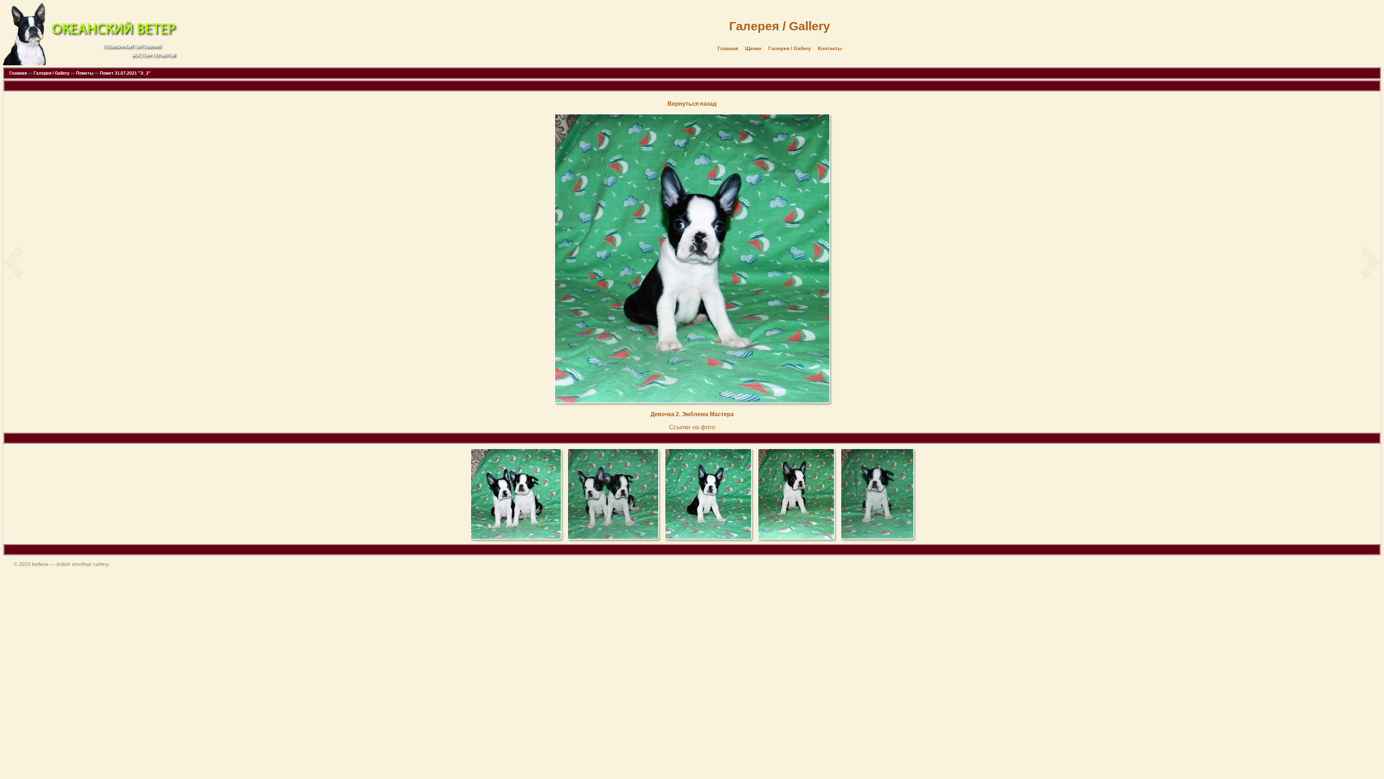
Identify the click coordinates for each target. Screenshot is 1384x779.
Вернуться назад (692, 104)
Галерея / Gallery (789, 48)
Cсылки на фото (692, 427)
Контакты (830, 48)
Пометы (84, 73)
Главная (728, 48)
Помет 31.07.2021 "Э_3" (125, 73)
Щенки (753, 48)
